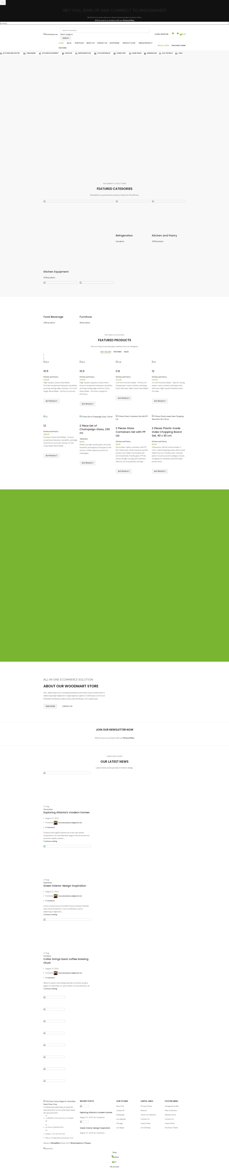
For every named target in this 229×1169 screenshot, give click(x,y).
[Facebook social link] (143, 26)
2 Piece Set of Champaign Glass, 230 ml (95, 429)
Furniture (47, 956)
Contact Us (145, 1119)
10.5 (45, 371)
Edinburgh (120, 1115)
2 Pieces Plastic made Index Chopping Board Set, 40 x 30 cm (167, 431)
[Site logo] (50, 34)
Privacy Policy (128, 20)
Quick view (46, 407)
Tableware (84, 439)
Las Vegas (120, 1127)
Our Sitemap (145, 1127)
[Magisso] (114, 1044)
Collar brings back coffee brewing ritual (65, 961)
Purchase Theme (171, 1127)
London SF (120, 1110)
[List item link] (59, 1126)
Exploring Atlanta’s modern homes (66, 812)
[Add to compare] (46, 366)
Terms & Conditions (148, 1115)
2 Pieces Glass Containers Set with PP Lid (131, 431)
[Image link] (59, 1102)
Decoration (48, 809)
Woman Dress (170, 1115)
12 (153, 371)
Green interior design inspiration (64, 886)
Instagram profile (172, 1106)
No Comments (99, 1117)
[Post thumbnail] (84, 1108)
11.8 (118, 371)
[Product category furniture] (114, 262)
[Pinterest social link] (154, 26)
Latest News (146, 1123)
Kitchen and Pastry (50, 377)
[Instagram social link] (148, 26)
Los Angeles (121, 1119)
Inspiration (47, 882)
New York (120, 1106)
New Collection (171, 1110)
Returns (144, 1110)
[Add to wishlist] (46, 396)
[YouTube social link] (151, 26)
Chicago (119, 1123)
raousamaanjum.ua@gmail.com (70, 822)
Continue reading (50, 841)
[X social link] (146, 26)
